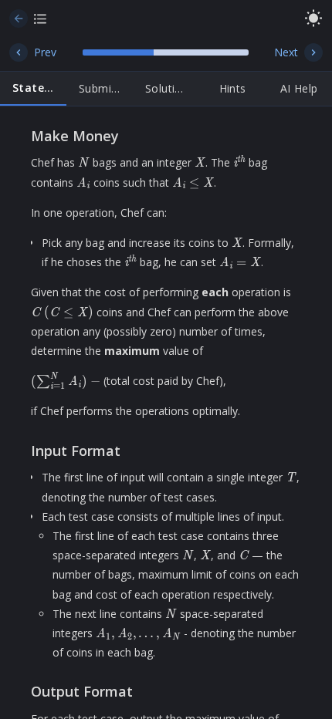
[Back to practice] (18, 18)
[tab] (33, 89)
